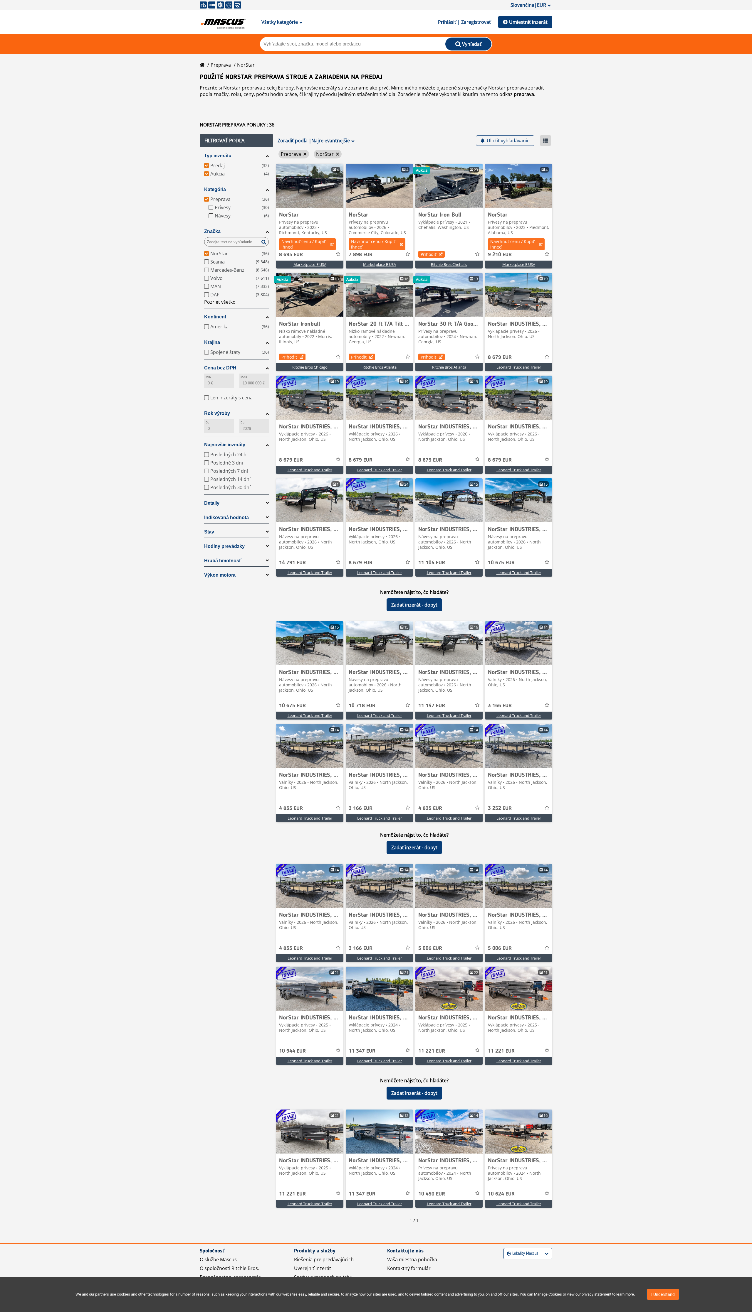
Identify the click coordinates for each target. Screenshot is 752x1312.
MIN (208, 377)
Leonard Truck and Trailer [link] (518, 367)
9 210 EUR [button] (500, 254)
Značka (212, 231)
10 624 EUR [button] (501, 1194)
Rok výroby (217, 413)
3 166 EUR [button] (500, 705)
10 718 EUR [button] (362, 705)
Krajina (212, 342)
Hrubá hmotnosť (222, 560)
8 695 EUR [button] (291, 254)
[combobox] (507, 1253)
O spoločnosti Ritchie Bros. (229, 1268)
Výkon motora (220, 575)
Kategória (215, 189)
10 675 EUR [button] (501, 562)
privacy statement (596, 1294)
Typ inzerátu (217, 155)
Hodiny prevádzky (224, 546)
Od (207, 422)
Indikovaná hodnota (226, 517)
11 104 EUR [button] (431, 562)
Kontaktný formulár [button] (409, 1268)
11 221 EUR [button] (431, 1051)
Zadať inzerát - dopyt (414, 605)
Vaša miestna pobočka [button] (412, 1259)
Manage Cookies (548, 1294)
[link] (309, 186)
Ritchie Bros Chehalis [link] (449, 264)
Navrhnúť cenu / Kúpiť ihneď (303, 244)
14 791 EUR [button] (292, 562)
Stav (209, 531)
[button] (236, 140)
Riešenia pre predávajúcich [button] (324, 1259)
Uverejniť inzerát (312, 1268)
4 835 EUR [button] (291, 808)
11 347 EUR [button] (362, 1051)
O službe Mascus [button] (218, 1259)
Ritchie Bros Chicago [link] (310, 367)
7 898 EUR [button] (360, 254)
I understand (663, 1294)
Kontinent (215, 316)
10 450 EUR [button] (431, 1194)
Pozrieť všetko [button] (220, 302)
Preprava (221, 65)
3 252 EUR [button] (500, 808)
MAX (244, 377)
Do (242, 422)
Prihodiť (428, 254)
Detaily (211, 503)
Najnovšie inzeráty (224, 444)
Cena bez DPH (220, 367)
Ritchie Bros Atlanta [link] (379, 367)
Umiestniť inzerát (528, 22)
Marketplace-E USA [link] (309, 264)
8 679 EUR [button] (500, 357)
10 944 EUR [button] (292, 1051)
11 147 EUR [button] (431, 705)
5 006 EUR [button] (430, 948)
